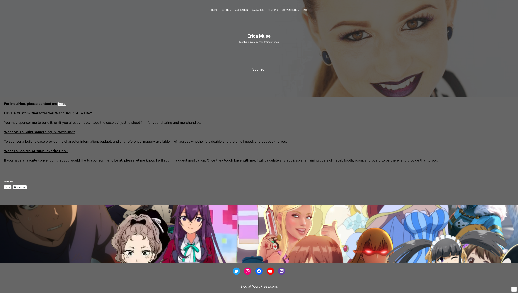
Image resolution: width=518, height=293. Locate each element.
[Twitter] (236, 271)
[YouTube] (270, 271)
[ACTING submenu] (230, 10)
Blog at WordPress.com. (259, 286)
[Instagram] (247, 271)
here (62, 104)
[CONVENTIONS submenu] (298, 10)
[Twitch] (281, 271)
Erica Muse (259, 36)
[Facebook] (259, 271)
